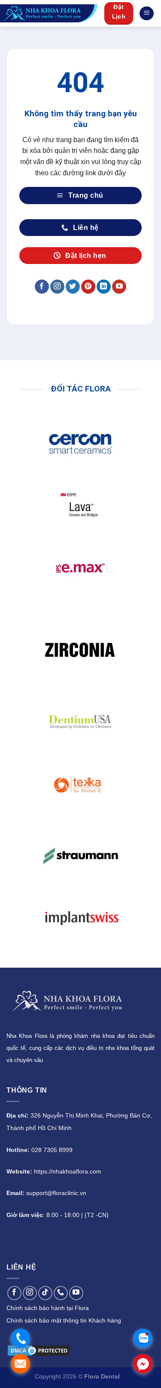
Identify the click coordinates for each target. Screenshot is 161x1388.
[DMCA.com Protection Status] (38, 1350)
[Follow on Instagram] (57, 286)
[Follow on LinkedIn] (104, 286)
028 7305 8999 (52, 1149)
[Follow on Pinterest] (88, 286)
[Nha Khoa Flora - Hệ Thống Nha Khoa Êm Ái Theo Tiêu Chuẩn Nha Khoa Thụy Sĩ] (49, 13)
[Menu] (147, 13)
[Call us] (61, 1293)
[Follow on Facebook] (42, 286)
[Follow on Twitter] (73, 286)
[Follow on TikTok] (45, 1293)
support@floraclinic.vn (56, 1192)
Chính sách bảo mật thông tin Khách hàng (63, 1320)
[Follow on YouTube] (119, 286)
